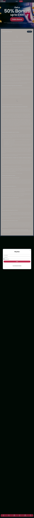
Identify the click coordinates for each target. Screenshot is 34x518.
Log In (17, 261)
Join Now (17, 264)
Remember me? (7, 259)
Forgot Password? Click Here (17, 265)
